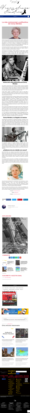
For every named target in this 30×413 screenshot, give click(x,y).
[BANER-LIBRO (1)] (9, 305)
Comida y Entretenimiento (19, 287)
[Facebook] (14, 16)
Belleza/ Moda (7, 287)
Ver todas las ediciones (26, 383)
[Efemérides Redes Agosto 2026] (15, 3)
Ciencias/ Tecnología (12, 289)
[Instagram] (16, 16)
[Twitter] (15, 16)
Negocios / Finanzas (12, 287)
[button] (25, 16)
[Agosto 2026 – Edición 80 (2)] (15, 253)
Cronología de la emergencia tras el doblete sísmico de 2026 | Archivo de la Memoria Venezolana (10, 269)
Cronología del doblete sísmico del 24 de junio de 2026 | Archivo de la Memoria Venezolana (24, 262)
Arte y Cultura (17, 289)
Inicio (3, 287)
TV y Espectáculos (5, 289)
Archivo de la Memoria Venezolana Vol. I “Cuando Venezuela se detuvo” (10, 262)
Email (16, 370)
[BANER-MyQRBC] (15, 314)
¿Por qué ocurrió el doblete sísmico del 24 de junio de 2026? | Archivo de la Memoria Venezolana (24, 269)
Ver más (21, 289)
